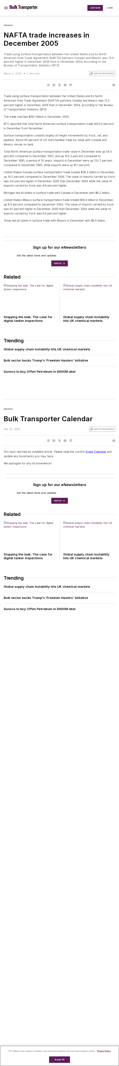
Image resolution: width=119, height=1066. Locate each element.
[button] (6, 8)
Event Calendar (96, 451)
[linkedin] (53, 85)
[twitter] (59, 85)
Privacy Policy (104, 1051)
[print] (113, 85)
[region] (59, 1056)
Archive (8, 25)
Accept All (59, 1059)
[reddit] (65, 85)
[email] (70, 85)
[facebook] (48, 85)
